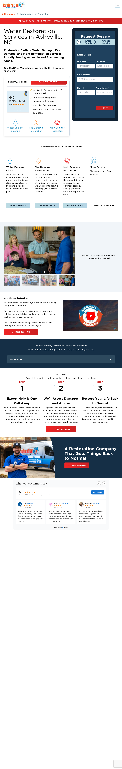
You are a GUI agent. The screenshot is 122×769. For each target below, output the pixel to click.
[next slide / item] (73, 256)
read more (10, 71)
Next (105, 108)
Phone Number (102, 88)
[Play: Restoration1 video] (90, 315)
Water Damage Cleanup (15, 129)
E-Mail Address (83, 75)
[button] (12, 280)
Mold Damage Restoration (57, 129)
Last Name (100, 61)
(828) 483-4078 (50, 82)
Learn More (17, 205)
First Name (82, 61)
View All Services (104, 205)
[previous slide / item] (5, 256)
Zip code (81, 88)
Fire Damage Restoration (36, 129)
